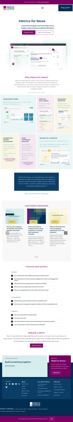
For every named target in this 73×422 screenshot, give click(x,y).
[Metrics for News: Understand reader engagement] (9, 158)
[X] (19, 388)
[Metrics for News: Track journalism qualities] (28, 162)
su (37, 345)
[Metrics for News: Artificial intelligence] (45, 110)
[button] (12, 47)
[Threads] (9, 388)
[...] (16, 245)
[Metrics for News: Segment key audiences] (55, 149)
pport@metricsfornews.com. (48, 345)
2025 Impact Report (43, 2)
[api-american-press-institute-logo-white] (35, 406)
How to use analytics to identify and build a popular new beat (15, 232)
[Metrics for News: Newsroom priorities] (64, 123)
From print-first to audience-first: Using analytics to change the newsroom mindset (35, 234)
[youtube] (13, 388)
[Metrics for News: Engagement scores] (18, 107)
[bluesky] (6, 391)
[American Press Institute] (9, 5)
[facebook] (6, 388)
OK (52, 419)
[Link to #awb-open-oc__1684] (43, 8)
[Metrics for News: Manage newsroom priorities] (64, 110)
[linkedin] (16, 388)
